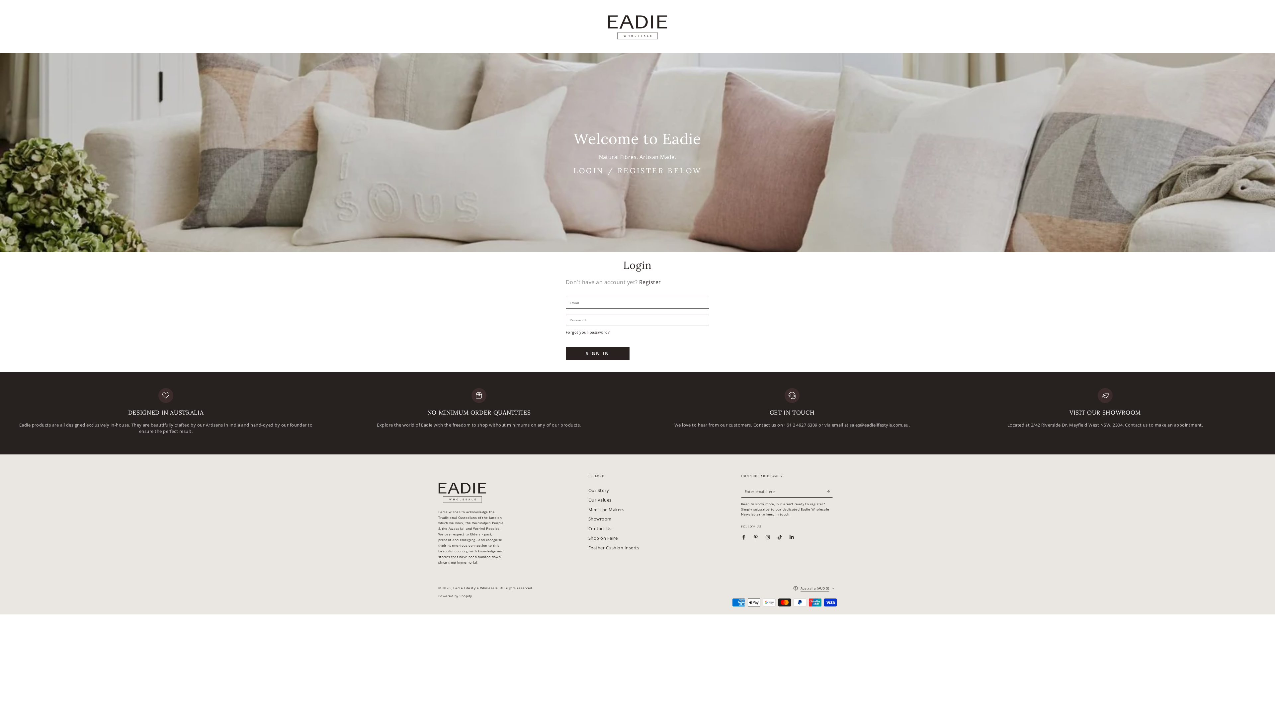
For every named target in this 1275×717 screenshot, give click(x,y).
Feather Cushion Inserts (613, 548)
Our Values (600, 500)
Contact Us (600, 528)
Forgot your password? (588, 332)
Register (650, 282)
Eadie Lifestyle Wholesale (475, 588)
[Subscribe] (830, 491)
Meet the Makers (606, 510)
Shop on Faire (603, 538)
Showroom (600, 519)
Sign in (598, 353)
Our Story (598, 490)
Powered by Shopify (455, 596)
